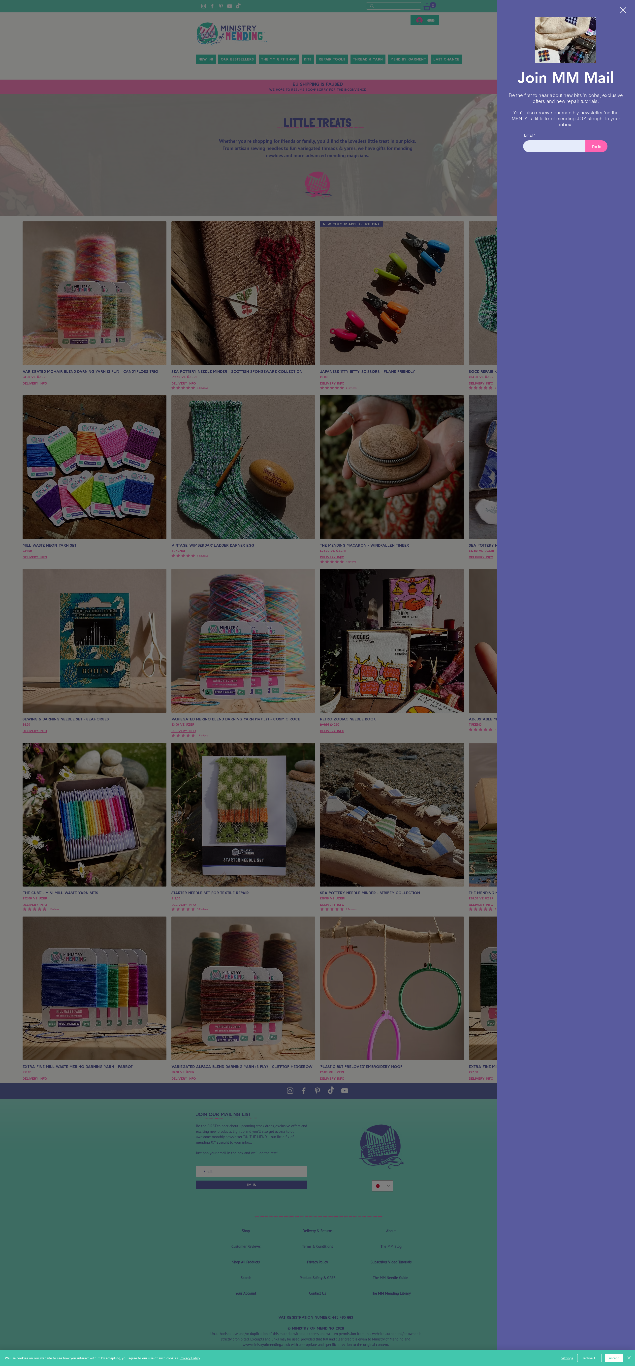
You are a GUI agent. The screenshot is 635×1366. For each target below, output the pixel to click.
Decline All (589, 1358)
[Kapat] (629, 1358)
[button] (623, 10)
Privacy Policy (190, 1358)
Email (528, 135)
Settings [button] (567, 1358)
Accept (614, 1358)
